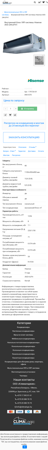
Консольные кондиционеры (23, 346)
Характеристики (9, 147)
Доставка (31, 151)
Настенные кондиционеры (23, 331)
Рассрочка (16, 155)
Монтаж (6, 155)
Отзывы (32, 147)
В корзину (29, 108)
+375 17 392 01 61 (24, 395)
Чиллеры (23, 376)
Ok (25, 447)
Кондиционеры (23, 327)
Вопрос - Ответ (9, 151)
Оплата (41, 151)
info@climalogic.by (24, 407)
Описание (22, 147)
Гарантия (21, 151)
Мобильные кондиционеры (23, 339)
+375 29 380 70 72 (24, 399)
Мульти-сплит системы (23, 335)
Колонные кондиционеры (23, 350)
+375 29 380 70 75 (24, 403)
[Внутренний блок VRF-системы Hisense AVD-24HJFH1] (24, 49)
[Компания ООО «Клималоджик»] (24, 420)
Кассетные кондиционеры (23, 358)
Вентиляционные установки (23, 372)
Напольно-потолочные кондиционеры (23, 342)
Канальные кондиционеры (23, 354)
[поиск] (46, 2)
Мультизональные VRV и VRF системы (23, 368)
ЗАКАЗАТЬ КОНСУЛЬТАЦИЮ (24, 137)
